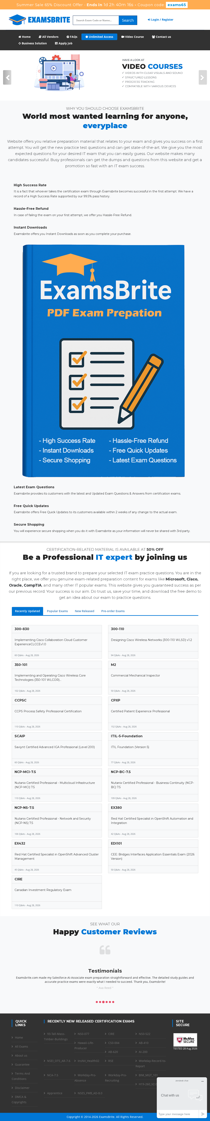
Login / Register (161, 19)
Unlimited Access (100, 37)
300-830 (22, 629)
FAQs (73, 37)
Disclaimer (22, 1088)
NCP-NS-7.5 (24, 808)
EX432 (20, 843)
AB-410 (143, 1043)
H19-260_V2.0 (148, 1084)
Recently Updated (27, 611)
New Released (84, 611)
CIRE (18, 879)
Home (26, 37)
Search (128, 20)
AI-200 (143, 1052)
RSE (110, 1061)
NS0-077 (83, 1034)
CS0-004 (113, 1043)
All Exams (21, 1046)
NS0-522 (144, 1034)
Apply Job (65, 43)
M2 (113, 665)
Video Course (134, 37)
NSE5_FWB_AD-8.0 (90, 1093)
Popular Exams (57, 611)
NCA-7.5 (52, 1075)
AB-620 (113, 1052)
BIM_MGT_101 (148, 1075)
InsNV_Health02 (88, 1061)
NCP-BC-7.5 (121, 772)
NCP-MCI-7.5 (25, 772)
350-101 (21, 665)
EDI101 (116, 843)
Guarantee (22, 1064)
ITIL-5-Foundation (127, 736)
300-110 (117, 629)
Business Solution (34, 43)
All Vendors (49, 37)
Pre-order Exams (113, 611)
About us (21, 1055)
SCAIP (20, 736)
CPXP (115, 700)
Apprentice (54, 1093)
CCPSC (20, 700)
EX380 (116, 808)
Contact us (163, 37)
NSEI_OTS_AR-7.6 (58, 1061)
